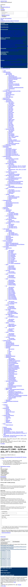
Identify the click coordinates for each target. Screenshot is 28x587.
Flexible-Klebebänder (12, 373)
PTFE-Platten (11, 276)
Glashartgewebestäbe (12, 198)
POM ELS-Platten (12, 284)
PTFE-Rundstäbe (11, 277)
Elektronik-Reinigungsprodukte (15, 55)
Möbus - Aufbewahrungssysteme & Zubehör (15, 389)
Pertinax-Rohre (11, 192)
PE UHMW (22, 49)
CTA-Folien (10, 104)
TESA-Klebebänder (5, 40)
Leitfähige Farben (12, 56)
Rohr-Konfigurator (17, 30)
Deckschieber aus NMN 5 (11, 151)
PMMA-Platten (11, 326)
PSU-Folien (10, 124)
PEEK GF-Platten (12, 269)
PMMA (9, 50)
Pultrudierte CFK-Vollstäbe (14, 221)
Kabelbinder (8, 65)
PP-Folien (10, 121)
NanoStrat (8, 409)
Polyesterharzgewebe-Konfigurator (15, 183)
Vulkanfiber (10, 131)
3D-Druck (3, 23)
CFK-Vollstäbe (9, 219)
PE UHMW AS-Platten (13, 316)
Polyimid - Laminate (12, 139)
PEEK (4, 49)
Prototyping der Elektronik (13, 83)
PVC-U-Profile (11, 257)
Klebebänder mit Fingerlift (11, 47)
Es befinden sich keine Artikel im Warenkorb (10, 20)
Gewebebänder (16, 41)
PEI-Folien (10, 113)
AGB (7, 418)
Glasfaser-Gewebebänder (12, 42)
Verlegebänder (9, 44)
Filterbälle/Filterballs (10, 343)
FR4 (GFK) (8, 95)
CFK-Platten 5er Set (12, 226)
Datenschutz (8, 417)
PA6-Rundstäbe (11, 294)
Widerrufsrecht (9, 422)
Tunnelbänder (8, 46)
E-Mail (3, 513)
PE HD (18, 49)
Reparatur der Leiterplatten (11, 57)
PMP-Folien (10, 120)
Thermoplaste (3, 48)
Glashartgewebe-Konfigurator (14, 182)
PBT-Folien (10, 110)
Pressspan (10, 132)
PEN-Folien (10, 114)
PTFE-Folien (11, 125)
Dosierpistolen (11, 383)
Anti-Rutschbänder (12, 379)
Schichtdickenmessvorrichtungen (15, 385)
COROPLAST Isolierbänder (15, 40)
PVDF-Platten (11, 334)
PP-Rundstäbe (11, 331)
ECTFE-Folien (11, 105)
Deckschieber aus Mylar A (11, 149)
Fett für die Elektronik (12, 79)
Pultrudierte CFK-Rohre (13, 214)
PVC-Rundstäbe (11, 255)
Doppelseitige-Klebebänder (14, 368)
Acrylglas (16, 50)
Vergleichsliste (4, 471)
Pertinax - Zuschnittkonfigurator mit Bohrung (15, 244)
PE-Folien (10, 111)
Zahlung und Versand (10, 411)
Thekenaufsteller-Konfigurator (12, 401)
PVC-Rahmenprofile (12, 261)
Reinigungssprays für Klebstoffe (12, 345)
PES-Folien (10, 116)
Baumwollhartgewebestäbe (13, 196)
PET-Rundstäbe (11, 321)
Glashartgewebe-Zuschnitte (11, 171)
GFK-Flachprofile (9, 237)
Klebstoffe (7, 56)
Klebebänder (3, 38)
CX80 (4, 70)
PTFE (10, 49)
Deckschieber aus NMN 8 (11, 152)
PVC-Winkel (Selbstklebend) (14, 263)
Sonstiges (2, 60)
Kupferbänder (14, 46)
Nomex (9, 138)
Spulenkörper (15, 63)
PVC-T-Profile (11, 259)
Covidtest (5, 402)
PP (11, 50)
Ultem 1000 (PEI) (9, 97)
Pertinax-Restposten (12, 162)
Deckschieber (3, 53)
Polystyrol (7, 49)
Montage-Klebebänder (10, 43)
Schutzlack (19, 57)
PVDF (13, 50)
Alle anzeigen (9, 73)
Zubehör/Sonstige (6, 340)
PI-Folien (10, 118)
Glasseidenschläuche (9, 61)
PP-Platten (10, 329)
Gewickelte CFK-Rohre (13, 213)
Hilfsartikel (25, 63)
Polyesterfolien (11, 135)
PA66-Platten (11, 289)
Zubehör (10, 398)
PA (14, 49)
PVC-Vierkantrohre (12, 253)
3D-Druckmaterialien (5, 55)
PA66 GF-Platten (11, 293)
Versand (19, 584)
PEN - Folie (10, 142)
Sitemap (7, 413)
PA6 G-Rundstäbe (12, 296)
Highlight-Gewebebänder (13, 365)
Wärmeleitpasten (4, 28)
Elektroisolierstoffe (4, 24)
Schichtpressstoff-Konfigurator (12, 179)
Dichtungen (5, 207)
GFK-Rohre (10, 193)
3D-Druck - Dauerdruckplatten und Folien (12, 91)
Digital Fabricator (9, 424)
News (2, 67)
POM (13, 49)
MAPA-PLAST (6, 98)
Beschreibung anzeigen (5, 466)
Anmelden (4, 16)
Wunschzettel (3, 470)
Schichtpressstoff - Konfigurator (7, 30)
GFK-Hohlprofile (9, 239)
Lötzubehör (18, 56)
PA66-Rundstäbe (11, 295)
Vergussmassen (14, 59)
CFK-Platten (8, 223)
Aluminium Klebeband (10, 356)
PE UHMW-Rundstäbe (13, 313)
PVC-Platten (11, 251)
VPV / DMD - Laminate (13, 136)
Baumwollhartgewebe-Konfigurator (15, 181)
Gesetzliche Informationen (8, 415)
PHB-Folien (10, 117)
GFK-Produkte (6, 228)
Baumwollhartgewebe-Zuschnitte (10, 34)
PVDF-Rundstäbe (12, 335)
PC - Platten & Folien (12, 302)
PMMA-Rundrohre (12, 325)
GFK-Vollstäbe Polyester (13, 234)
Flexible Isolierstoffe (12, 25)
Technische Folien (4, 25)
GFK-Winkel (8, 238)
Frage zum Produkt (5, 473)
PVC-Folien (10, 126)
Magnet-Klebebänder (12, 371)
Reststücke (7, 35)
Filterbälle (3, 61)
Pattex (9, 353)
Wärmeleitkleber (10, 28)
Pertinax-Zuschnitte (12, 161)
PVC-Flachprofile (12, 256)
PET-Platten (10, 320)
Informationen (6, 408)
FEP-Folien (10, 106)
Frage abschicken (4, 539)
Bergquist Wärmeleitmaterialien (12, 202)
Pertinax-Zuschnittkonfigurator (12, 243)
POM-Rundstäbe (11, 283)
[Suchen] (13, 22)
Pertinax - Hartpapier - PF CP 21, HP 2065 (17, 165)
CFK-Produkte (6, 208)
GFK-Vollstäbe (9, 231)
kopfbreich (5, 404)
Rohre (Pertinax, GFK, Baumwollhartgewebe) (12, 36)
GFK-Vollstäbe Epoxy (13, 233)
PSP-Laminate (11, 133)
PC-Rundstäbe (11, 303)
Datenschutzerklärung (6, 532)
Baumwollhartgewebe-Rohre (14, 190)
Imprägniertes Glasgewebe (13, 143)
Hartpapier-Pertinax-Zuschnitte (12, 158)
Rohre (7, 188)
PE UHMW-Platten (12, 312)
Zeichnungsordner (12, 397)
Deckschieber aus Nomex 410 (12, 154)
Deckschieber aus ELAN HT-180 (13, 155)
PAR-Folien (10, 108)
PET (6, 50)
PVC (2, 49)
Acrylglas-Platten (11, 339)
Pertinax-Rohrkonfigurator (11, 245)
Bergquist (22, 28)
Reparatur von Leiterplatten (14, 85)
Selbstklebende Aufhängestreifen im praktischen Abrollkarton (15, 393)
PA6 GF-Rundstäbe (12, 297)
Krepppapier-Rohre (5, 51)
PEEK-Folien (11, 112)
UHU (9, 352)
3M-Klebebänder (9, 41)
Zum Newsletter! (16, 541)
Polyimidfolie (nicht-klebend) (14, 141)
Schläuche (8, 89)
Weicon (9, 351)
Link (15, 582)
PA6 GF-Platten (11, 291)
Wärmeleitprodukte (4, 27)
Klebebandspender (12, 387)
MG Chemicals (4, 54)
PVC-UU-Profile (11, 258)
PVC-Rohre (10, 252)
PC (16, 49)
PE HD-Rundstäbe (12, 308)
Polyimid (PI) (8, 93)
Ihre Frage (4, 516)
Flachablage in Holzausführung (14, 391)
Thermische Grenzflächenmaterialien (15, 87)
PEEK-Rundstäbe (12, 268)
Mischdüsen (10, 384)
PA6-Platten (10, 288)
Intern (4, 423)
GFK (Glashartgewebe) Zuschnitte (12, 31)
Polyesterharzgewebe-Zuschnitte (12, 175)
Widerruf (7, 421)
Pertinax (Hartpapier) (10, 94)
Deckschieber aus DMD (11, 150)
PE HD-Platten (11, 307)
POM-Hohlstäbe (11, 281)
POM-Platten (11, 282)
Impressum (8, 420)
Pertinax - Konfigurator (5, 37)
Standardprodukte (6, 72)
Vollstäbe (8, 194)
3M (9, 350)
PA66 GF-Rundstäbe (12, 299)
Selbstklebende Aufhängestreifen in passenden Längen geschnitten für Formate (17, 396)
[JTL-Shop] (3, 585)
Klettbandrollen (18, 43)
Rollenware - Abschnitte (21, 25)
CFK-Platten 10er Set (12, 227)
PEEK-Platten (11, 266)
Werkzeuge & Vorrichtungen (5, 63)
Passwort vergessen (6, 15)
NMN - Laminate (11, 137)
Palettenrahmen (9, 63)
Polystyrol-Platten (12, 272)
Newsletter (8, 414)
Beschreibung (3, 476)
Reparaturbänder (11, 378)
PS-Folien (10, 123)
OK (1, 583)
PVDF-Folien (11, 127)
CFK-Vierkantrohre (10, 215)
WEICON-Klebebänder (13, 363)
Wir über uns (8, 410)
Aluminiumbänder (21, 46)
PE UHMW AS (9, 314)
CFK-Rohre (8, 211)
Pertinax (10, 199)
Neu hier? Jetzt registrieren (6, 18)
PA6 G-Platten (11, 290)
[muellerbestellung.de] (5, 7)
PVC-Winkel (11, 262)
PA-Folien (10, 107)
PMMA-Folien (11, 119)
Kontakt (7, 407)
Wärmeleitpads (17, 28)
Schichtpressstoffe (4, 29)
